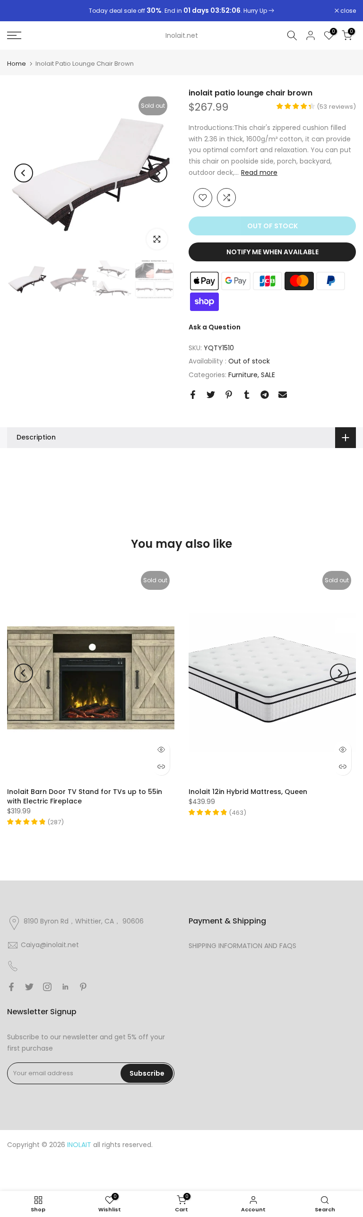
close (19, 11)
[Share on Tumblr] (246, 394)
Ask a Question (215, 327)
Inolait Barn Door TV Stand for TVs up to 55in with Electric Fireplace (84, 796)
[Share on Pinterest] (229, 394)
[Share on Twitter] (211, 394)
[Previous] (23, 173)
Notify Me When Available (272, 252)
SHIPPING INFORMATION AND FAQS (242, 945)
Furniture (243, 375)
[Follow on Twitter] (29, 987)
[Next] (157, 173)
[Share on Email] (282, 394)
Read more (259, 172)
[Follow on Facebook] (11, 987)
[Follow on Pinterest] (83, 987)
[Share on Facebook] (193, 394)
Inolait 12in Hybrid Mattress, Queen (248, 791)
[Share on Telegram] (264, 394)
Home (16, 63)
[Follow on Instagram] (47, 987)
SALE (268, 375)
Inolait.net (181, 35)
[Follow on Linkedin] (65, 987)
